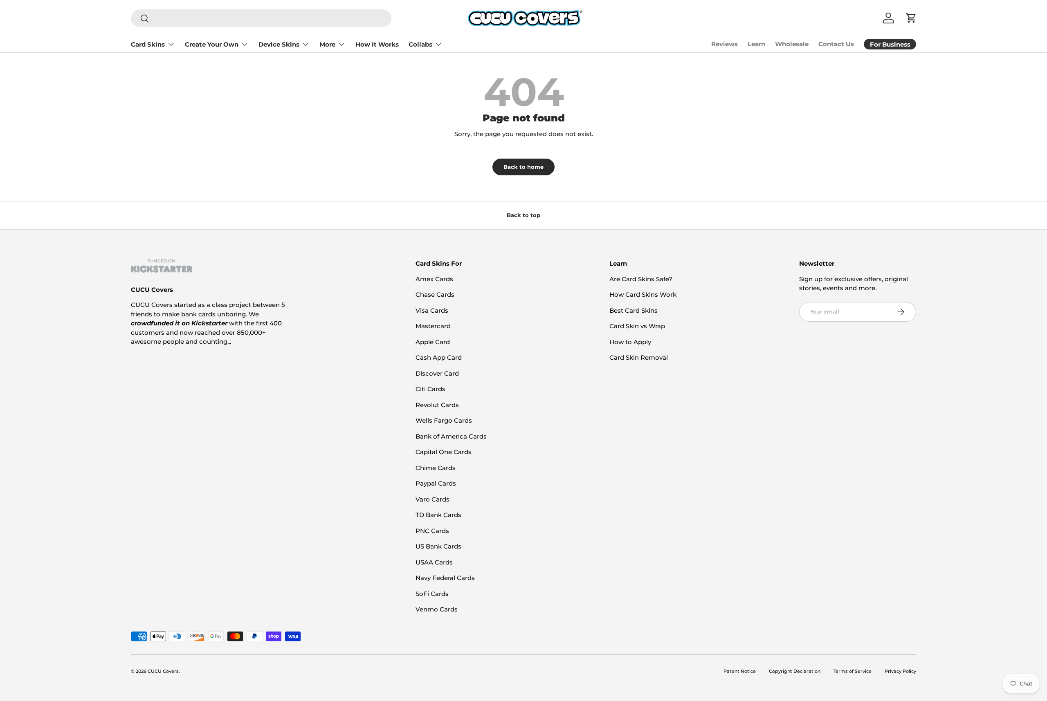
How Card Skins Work (642, 294)
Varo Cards (432, 499)
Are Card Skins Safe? (640, 279)
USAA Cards (434, 562)
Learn (756, 44)
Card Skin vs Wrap (637, 326)
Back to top (523, 215)
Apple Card (433, 342)
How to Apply (630, 342)
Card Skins (148, 44)
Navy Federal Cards (445, 578)
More (327, 44)
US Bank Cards (438, 546)
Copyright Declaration (794, 671)
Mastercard (433, 326)
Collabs (420, 44)
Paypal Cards (436, 483)
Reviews (724, 44)
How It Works (377, 44)
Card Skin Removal (638, 357)
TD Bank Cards (438, 515)
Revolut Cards (437, 405)
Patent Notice (739, 671)
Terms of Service (853, 671)
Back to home (523, 166)
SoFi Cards (432, 594)
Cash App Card (439, 357)
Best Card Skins (633, 310)
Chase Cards (435, 294)
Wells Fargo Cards (444, 420)
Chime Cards (436, 468)
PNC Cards (432, 531)
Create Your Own (211, 44)
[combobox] (261, 18)
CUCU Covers (163, 671)
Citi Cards (430, 389)
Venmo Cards (437, 609)
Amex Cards (434, 279)
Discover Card (437, 373)
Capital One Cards (444, 452)
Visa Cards (432, 310)
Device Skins (278, 44)
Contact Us (836, 44)
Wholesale (792, 44)
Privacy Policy (900, 671)
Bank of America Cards (451, 436)
